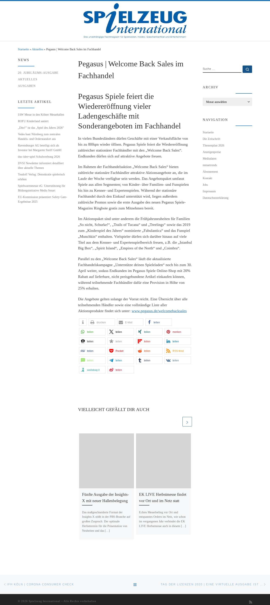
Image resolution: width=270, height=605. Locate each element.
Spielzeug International (44, 601)
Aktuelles (37, 49)
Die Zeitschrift (211, 139)
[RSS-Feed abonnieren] (250, 602)
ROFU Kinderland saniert (33, 121)
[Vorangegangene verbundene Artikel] (177, 421)
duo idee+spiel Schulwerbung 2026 (39, 156)
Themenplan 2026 (213, 145)
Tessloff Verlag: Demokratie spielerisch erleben (41, 177)
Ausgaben (27, 85)
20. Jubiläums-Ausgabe (38, 72)
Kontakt (207, 178)
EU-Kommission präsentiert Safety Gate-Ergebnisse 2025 (42, 199)
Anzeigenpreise (212, 152)
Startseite (23, 49)
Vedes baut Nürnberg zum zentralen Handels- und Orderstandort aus (39, 136)
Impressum (209, 191)
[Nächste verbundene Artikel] (187, 421)
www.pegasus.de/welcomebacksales (159, 311)
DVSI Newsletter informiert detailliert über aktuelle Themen (41, 165)
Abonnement (210, 171)
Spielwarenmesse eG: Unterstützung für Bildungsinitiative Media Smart (41, 188)
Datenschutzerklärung (215, 197)
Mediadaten (209, 158)
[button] (82, 322)
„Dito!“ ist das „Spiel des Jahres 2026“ (41, 127)
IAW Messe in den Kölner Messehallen (41, 114)
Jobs (205, 184)
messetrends (210, 165)
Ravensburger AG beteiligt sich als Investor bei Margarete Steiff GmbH (39, 148)
